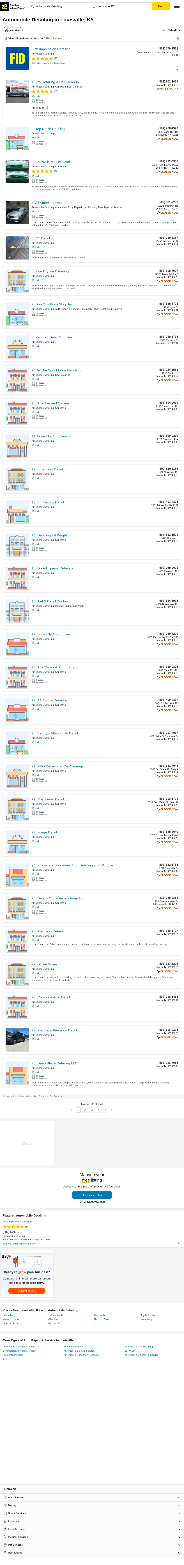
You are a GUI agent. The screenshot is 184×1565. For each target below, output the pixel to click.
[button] (177, 6)
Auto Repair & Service (110, 207)
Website (36, 63)
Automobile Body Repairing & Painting (75, 207)
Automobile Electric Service (79, 1350)
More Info (59, 63)
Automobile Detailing (43, 53)
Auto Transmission (13, 1355)
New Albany (9, 1315)
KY (14, 1096)
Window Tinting (63, 606)
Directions (47, 63)
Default (172, 30)
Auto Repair (40, 1096)
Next (111, 1110)
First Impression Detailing (51, 49)
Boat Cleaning (74, 86)
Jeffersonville (55, 1315)
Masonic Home (11, 1319)
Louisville (25, 1096)
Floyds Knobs (147, 1315)
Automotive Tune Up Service (18, 1346)
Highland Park (10, 1323)
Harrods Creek (102, 1319)
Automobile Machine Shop (139, 1346)
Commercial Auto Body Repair (19, 1350)
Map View (15, 30)
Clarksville (100, 1315)
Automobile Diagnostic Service (142, 1355)
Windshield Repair (74, 1346)
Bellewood (54, 1323)
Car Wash (60, 86)
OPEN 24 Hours (52, 38)
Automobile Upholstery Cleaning (81, 1355)
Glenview (53, 1319)
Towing (6, 1359)
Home (6, 1096)
